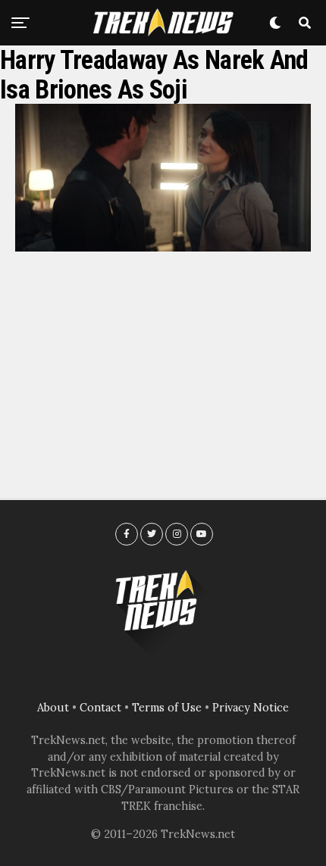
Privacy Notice (250, 707)
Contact (100, 707)
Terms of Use (167, 707)
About (53, 707)
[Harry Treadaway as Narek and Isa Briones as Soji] (163, 247)
